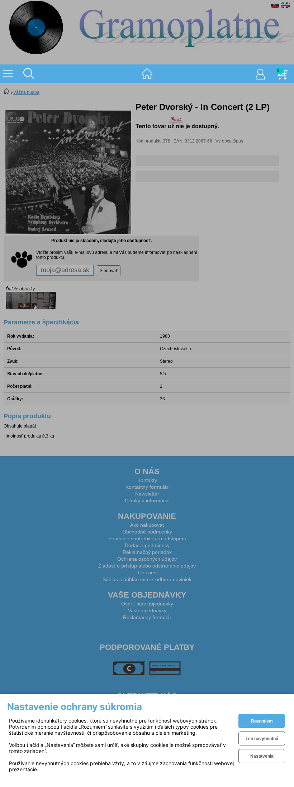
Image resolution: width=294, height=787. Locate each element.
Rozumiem (262, 721)
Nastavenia (262, 756)
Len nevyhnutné (262, 738)
